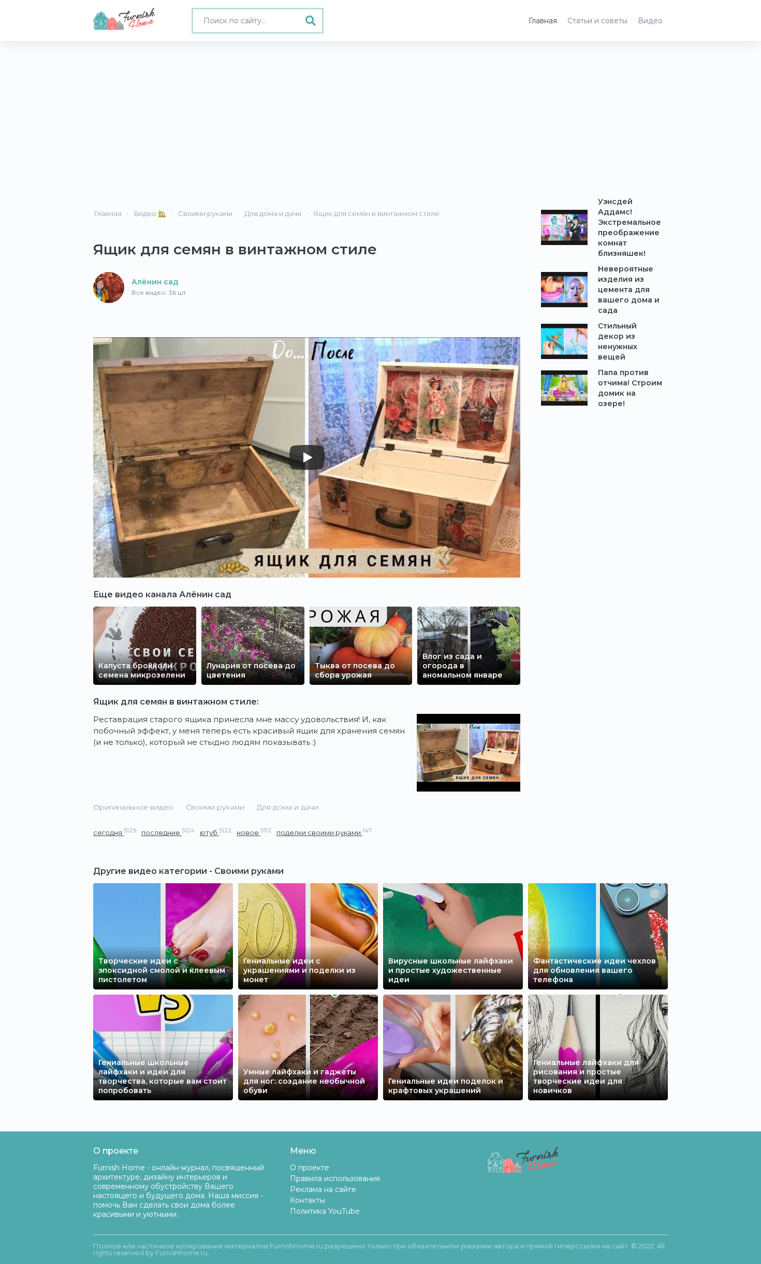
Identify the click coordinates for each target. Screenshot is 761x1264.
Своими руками (215, 807)
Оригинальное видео (133, 807)
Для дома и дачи (287, 807)
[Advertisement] (380, 118)
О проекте (309, 1167)
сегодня (114, 832)
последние (168, 832)
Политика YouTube (325, 1211)
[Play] (307, 457)
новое (254, 832)
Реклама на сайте (323, 1189)
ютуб (215, 832)
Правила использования (335, 1178)
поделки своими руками (324, 832)
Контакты (307, 1200)
